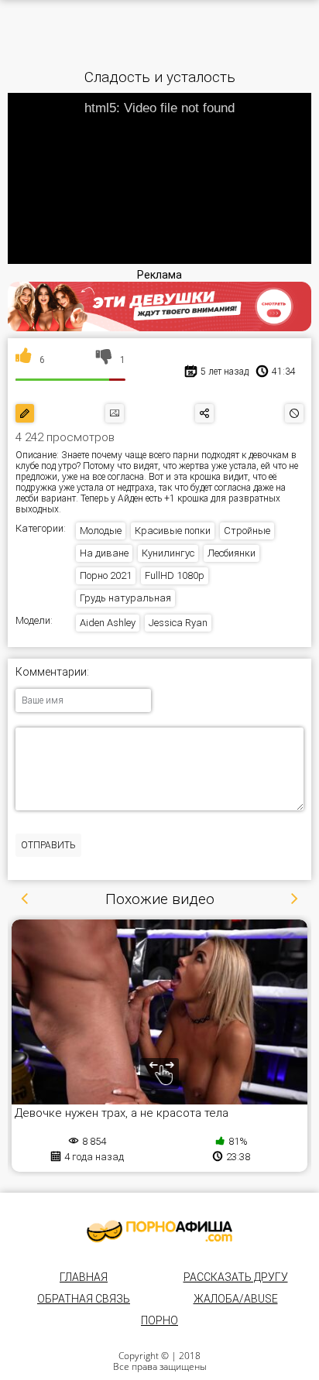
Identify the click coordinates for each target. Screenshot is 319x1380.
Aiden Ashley (107, 622)
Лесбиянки (232, 553)
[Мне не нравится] (104, 359)
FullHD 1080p (174, 575)
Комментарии (51, 672)
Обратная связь (83, 1299)
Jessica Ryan (178, 622)
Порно (159, 1320)
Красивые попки (173, 530)
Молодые (101, 530)
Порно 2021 (106, 575)
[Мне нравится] (23, 359)
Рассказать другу (236, 1277)
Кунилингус (168, 553)
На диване (104, 553)
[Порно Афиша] (159, 1231)
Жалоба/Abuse (236, 1299)
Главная (84, 1277)
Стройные (247, 530)
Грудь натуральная (125, 598)
